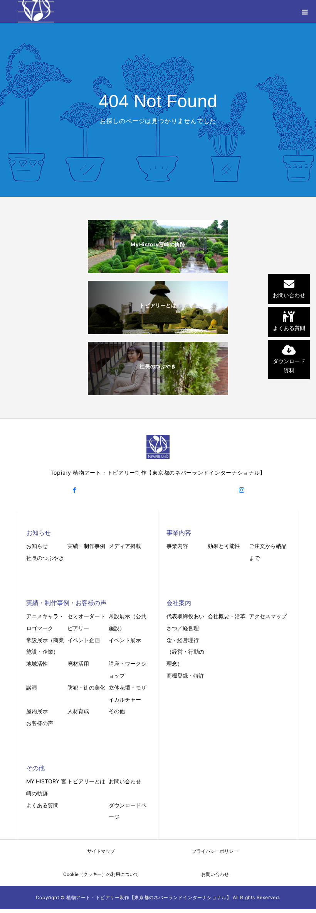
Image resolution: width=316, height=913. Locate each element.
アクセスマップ (268, 616)
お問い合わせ (125, 781)
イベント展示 (125, 640)
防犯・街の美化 (86, 687)
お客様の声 (39, 723)
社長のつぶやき (45, 558)
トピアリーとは (86, 781)
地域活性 (37, 663)
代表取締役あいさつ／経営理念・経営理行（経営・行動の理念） (185, 640)
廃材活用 (78, 663)
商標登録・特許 (185, 675)
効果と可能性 (224, 546)
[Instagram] (241, 490)
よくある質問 (42, 805)
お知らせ (37, 546)
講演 (31, 687)
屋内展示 (37, 711)
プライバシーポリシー (215, 851)
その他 (117, 711)
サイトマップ (101, 851)
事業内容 (177, 546)
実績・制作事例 (86, 546)
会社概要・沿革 (226, 616)
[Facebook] (74, 490)
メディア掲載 (125, 546)
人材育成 (78, 711)
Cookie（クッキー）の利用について (101, 874)
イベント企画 (83, 640)
